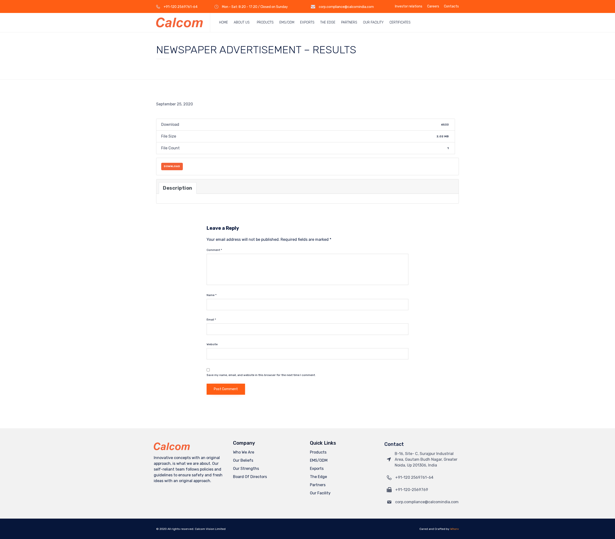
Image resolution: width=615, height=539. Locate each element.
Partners (349, 22)
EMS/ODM (286, 22)
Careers (433, 6)
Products (265, 22)
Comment (214, 250)
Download (172, 166)
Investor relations (408, 6)
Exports (307, 22)
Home (223, 22)
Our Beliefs (243, 460)
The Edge (327, 22)
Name (211, 295)
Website (212, 344)
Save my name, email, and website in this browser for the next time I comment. (261, 375)
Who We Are (243, 452)
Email (211, 319)
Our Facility (373, 22)
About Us (242, 22)
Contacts (451, 6)
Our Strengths (246, 468)
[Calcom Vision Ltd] (179, 22)
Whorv (454, 529)
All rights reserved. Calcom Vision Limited (196, 529)
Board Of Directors (250, 476)
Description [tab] (177, 188)
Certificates (400, 22)
